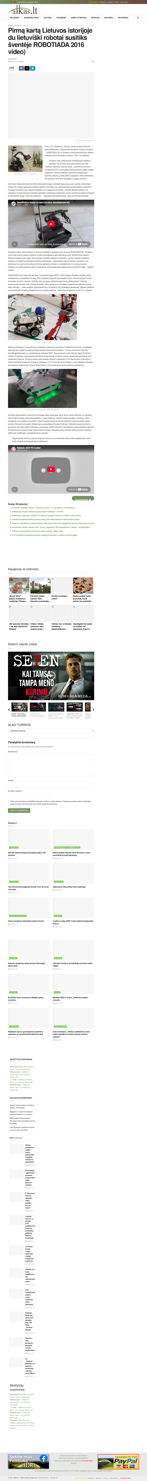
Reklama (110, 2)
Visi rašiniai (123, 17)
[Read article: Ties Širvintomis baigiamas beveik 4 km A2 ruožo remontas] (28, 873)
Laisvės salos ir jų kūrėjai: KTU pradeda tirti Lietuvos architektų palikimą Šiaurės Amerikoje (30, 1227)
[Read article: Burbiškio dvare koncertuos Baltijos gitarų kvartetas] (28, 984)
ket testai (38, 1471)
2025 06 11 (30, 1376)
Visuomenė (61, 17)
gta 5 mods (92, 1471)
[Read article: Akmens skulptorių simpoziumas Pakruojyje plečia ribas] (28, 950)
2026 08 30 (58, 858)
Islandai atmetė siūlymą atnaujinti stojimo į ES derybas (27, 853)
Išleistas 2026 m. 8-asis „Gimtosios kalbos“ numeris (71, 998)
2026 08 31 (13, 858)
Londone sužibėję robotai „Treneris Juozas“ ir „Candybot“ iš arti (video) (43, 507)
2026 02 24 (30, 1264)
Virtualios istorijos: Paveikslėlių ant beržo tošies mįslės (73, 964)
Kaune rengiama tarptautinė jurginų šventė (26, 921)
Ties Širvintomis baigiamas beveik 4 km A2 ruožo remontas (28, 888)
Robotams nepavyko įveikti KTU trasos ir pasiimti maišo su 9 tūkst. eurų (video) (46, 515)
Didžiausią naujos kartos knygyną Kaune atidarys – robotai (37, 511)
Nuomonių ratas (31, 17)
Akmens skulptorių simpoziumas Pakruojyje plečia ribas (26, 964)
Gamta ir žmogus (78, 17)
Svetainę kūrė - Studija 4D (48, 1478)
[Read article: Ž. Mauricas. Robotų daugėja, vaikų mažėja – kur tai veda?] (17, 1197)
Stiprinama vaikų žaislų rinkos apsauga (69, 886)
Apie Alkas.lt (124, 2)
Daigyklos (83, 1471)
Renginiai (103, 2)
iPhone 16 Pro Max (72, 1471)
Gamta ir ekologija (18, 916)
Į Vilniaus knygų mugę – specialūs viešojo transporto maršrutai (29, 1253)
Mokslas (95, 17)
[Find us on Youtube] (14, 2)
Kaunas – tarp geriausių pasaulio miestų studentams (30, 1344)
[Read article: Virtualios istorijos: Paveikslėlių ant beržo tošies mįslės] (73, 950)
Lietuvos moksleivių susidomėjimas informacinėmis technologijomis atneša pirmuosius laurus (53, 523)
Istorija (58, 916)
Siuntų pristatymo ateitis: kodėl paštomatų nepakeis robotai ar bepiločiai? (29, 1153)
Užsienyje (14, 847)
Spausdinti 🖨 (83, 499)
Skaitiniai (108, 17)
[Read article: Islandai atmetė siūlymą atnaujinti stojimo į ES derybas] (28, 839)
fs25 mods (46, 1471)
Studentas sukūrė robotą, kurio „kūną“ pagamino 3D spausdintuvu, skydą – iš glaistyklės (51, 527)
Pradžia (10, 25)
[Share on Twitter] (27, 68)
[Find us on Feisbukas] (8, 2)
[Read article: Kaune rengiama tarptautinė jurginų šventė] (28, 907)
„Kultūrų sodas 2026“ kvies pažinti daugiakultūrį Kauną (73, 922)
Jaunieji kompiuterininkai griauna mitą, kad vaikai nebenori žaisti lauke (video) (45, 519)
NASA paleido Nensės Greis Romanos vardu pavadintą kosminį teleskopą (71, 853)
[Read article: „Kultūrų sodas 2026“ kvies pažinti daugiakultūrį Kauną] (73, 907)
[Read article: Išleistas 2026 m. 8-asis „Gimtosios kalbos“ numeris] (73, 984)
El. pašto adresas (15, 791)
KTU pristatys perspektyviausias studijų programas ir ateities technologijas (44, 535)
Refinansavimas (57, 1471)
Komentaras (13, 751)
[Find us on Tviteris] (11, 2)
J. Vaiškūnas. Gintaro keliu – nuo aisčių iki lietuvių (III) (20, 1074)
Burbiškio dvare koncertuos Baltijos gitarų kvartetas (25, 998)
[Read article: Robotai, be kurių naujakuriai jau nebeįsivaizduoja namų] (17, 1273)
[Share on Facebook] (21, 68)
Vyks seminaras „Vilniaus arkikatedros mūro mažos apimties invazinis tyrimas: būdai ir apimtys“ (71, 1034)
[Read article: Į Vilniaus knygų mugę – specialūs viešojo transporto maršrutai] (17, 1250)
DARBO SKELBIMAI (105, 1471)
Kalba (57, 992)
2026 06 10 (30, 1211)
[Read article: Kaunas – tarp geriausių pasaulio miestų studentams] (17, 1342)
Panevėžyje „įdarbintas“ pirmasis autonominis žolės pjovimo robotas (30, 1177)
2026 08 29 (58, 1003)
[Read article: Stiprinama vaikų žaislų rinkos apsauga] (73, 873)
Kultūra (47, 17)
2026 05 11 (30, 1241)
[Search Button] (138, 17)
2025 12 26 (30, 1284)
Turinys (117, 2)
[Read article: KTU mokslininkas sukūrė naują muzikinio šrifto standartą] (17, 1294)
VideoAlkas (66, 1460)
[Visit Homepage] (23, 9)
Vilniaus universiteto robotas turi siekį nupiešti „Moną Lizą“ (37, 531)
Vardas (11, 780)
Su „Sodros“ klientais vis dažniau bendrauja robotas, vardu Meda (30, 1365)
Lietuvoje (26, 25)
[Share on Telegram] (32, 68)
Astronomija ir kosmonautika (67, 847)
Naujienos (14, 17)
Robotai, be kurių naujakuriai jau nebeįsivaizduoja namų (32, 1275)
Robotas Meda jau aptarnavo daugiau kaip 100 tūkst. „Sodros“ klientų (29, 1321)
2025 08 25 (30, 1333)
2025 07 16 (30, 1353)
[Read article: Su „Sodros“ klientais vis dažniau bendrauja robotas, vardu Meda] (17, 1362)
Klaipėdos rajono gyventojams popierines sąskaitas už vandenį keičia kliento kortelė (25, 1032)
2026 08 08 (30, 1165)
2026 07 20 (30, 1188)
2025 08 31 (30, 1307)
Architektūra (60, 1026)
